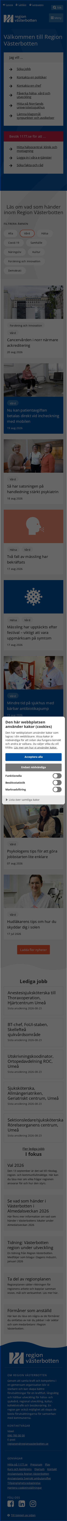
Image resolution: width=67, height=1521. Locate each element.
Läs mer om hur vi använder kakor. (35, 747)
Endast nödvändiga (33, 767)
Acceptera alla (34, 757)
